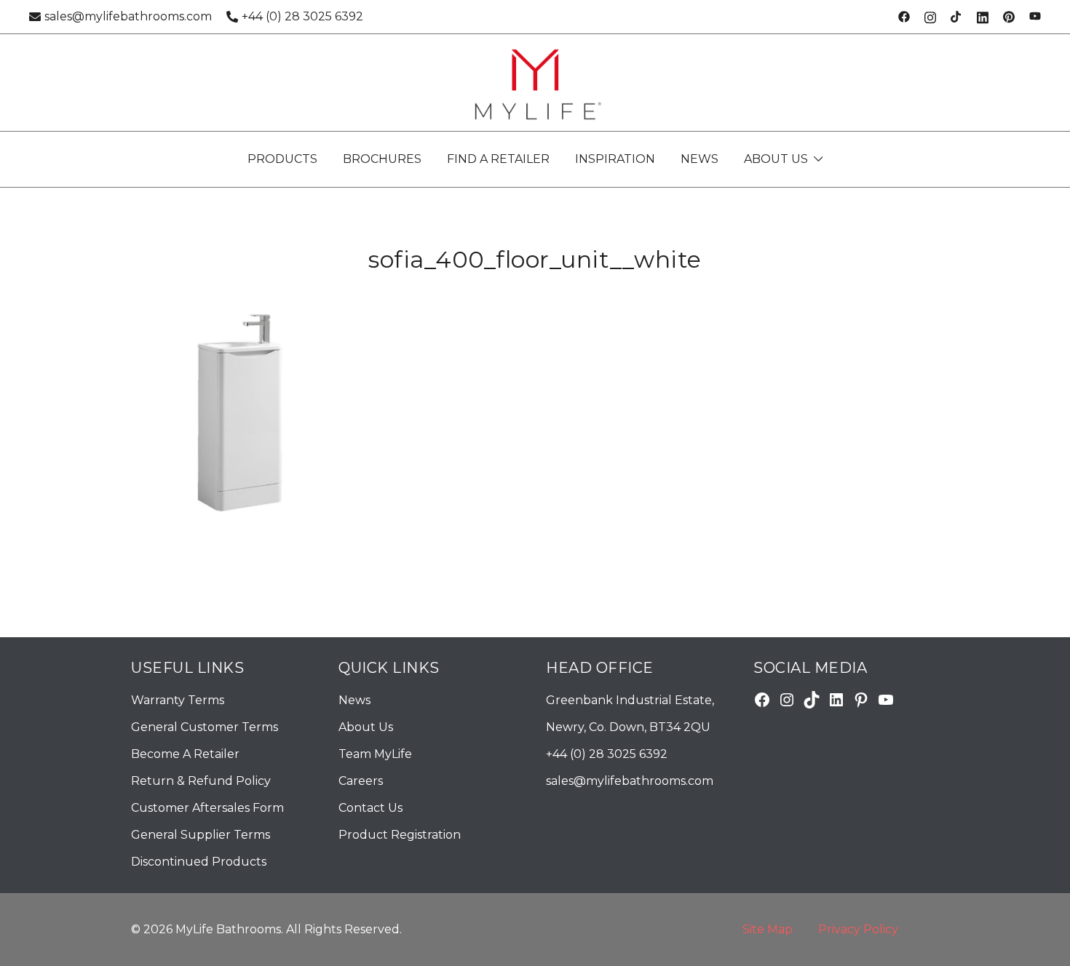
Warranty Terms (177, 700)
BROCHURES (382, 159)
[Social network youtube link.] (1035, 16)
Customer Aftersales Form (207, 808)
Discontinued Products (198, 862)
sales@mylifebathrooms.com (128, 16)
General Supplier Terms (200, 835)
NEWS (699, 159)
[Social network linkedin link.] (982, 16)
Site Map (767, 929)
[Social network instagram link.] (930, 16)
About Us (365, 727)
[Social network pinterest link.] (1009, 16)
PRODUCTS (282, 159)
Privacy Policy (858, 929)
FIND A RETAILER (498, 159)
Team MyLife (375, 754)
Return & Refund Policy (201, 781)
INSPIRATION (615, 159)
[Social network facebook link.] (904, 16)
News (354, 700)
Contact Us (370, 808)
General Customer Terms (204, 727)
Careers (360, 781)
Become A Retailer (185, 754)
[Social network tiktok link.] (956, 16)
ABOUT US (776, 159)
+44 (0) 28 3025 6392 (302, 16)
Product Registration (399, 835)
